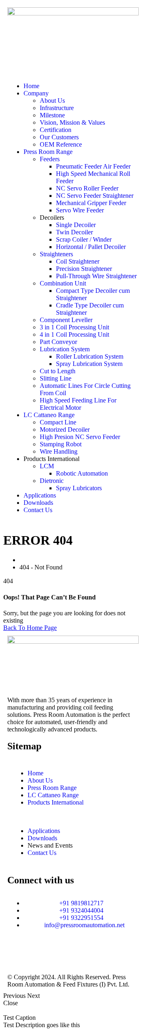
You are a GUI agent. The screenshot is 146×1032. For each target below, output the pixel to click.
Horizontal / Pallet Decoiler (91, 246)
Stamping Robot (61, 444)
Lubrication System (65, 349)
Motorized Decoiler (65, 429)
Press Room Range (48, 151)
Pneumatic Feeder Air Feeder (93, 166)
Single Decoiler (76, 224)
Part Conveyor (58, 341)
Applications (40, 495)
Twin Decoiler (74, 232)
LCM (47, 466)
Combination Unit (63, 283)
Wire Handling (58, 451)
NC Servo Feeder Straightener (94, 195)
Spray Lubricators (79, 488)
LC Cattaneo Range (49, 414)
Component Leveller (66, 319)
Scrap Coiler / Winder (84, 239)
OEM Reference (61, 144)
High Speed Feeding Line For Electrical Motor (78, 404)
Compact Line (58, 422)
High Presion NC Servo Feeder (80, 436)
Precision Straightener (84, 268)
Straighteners (56, 254)
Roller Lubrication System (89, 356)
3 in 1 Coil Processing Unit (74, 327)
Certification (55, 129)
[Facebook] (61, 953)
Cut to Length (57, 371)
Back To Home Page (30, 627)
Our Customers (59, 137)
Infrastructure (57, 107)
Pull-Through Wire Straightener (96, 276)
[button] (73, 72)
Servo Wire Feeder (80, 210)
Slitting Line (55, 378)
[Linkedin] (39, 953)
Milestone (52, 115)
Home (31, 85)
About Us (52, 100)
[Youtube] (83, 953)
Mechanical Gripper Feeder (91, 202)
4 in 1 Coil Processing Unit (74, 334)
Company (36, 93)
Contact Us (38, 509)
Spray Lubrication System (89, 363)
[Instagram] (17, 953)
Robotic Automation (82, 473)
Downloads (38, 502)
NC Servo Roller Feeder (87, 188)
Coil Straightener (77, 261)
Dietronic (52, 480)
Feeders (50, 159)
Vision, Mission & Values (72, 122)
